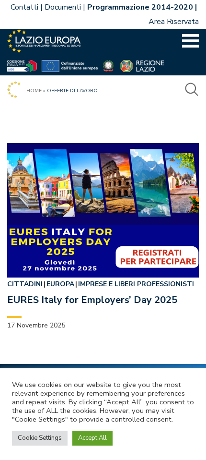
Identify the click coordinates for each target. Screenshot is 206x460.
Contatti (24, 7)
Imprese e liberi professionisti (136, 284)
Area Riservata (174, 21)
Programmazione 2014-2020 (140, 7)
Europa (60, 284)
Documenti (63, 7)
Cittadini (25, 284)
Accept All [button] (92, 438)
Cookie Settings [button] (40, 438)
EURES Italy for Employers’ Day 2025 (92, 299)
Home (34, 90)
